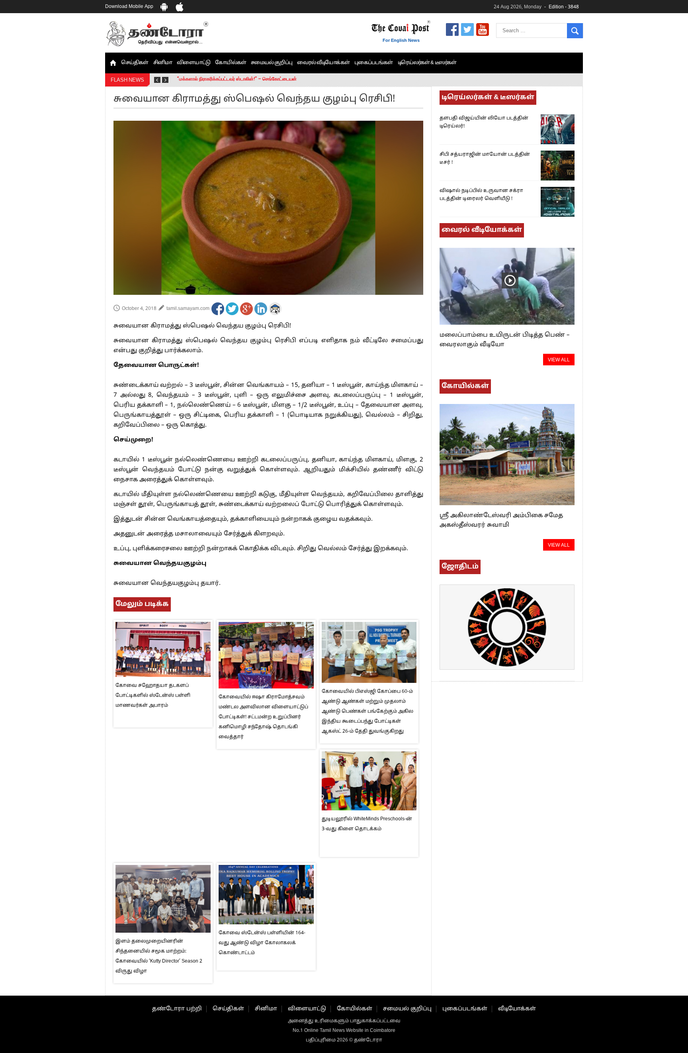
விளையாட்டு (194, 63)
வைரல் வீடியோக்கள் (323, 63)
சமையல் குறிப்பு (271, 63)
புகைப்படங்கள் (373, 63)
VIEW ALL (559, 360)
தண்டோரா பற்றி (177, 1009)
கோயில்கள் (230, 63)
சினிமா (162, 63)
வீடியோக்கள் (517, 1009)
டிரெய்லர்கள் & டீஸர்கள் (427, 63)
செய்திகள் (135, 63)
